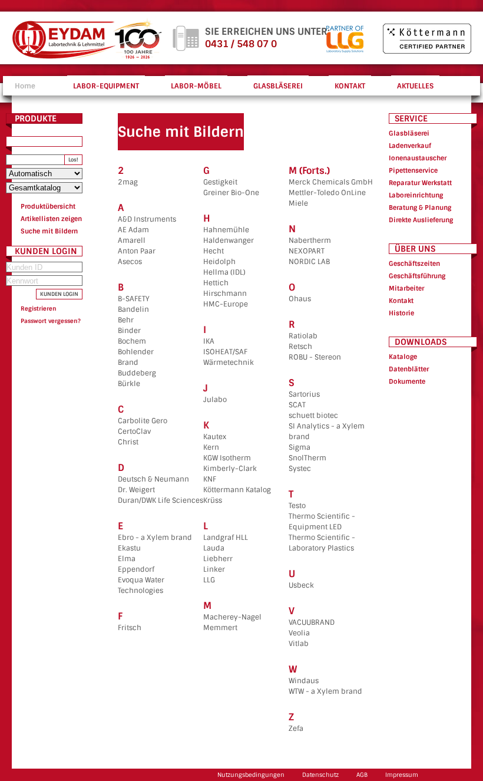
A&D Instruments (147, 219)
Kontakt (401, 300)
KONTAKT (350, 86)
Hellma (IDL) (224, 272)
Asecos (130, 261)
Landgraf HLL (225, 537)
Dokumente (407, 381)
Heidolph (219, 261)
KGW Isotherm (227, 458)
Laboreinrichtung (416, 195)
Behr (126, 320)
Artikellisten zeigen (51, 219)
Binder (129, 330)
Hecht (213, 251)
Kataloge (403, 356)
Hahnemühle (226, 230)
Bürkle (129, 383)
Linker (214, 569)
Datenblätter (409, 369)
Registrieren (39, 308)
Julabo (215, 399)
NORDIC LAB (309, 261)
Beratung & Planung (420, 207)
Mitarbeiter (406, 288)
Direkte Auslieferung (421, 220)
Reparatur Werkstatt (420, 183)
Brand (128, 362)
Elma (126, 558)
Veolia (299, 633)
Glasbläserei (409, 133)
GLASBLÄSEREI (278, 86)
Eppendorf (136, 569)
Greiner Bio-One (231, 192)
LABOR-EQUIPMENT (106, 86)
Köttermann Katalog (237, 490)
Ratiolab (303, 336)
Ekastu (129, 548)
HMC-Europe (225, 304)
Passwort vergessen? (51, 321)
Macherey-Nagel (232, 617)
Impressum (401, 775)
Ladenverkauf (410, 145)
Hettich (216, 283)
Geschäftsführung (417, 276)
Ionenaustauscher (417, 158)
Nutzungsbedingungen (250, 775)
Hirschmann (225, 293)
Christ (128, 442)
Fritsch (129, 627)
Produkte (36, 118)
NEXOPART (307, 251)
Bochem (132, 341)
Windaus (304, 681)
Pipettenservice (413, 170)
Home (25, 86)
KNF (209, 479)
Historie (401, 313)
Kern (211, 447)
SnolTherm (307, 458)
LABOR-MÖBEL (196, 86)
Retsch (300, 346)
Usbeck (301, 585)
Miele (298, 203)
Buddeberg (137, 373)
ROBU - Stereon (315, 357)
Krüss (212, 500)
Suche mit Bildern (49, 231)
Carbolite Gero (142, 421)
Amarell (131, 240)
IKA (208, 341)
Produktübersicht (48, 206)
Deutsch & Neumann (153, 479)
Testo (297, 505)
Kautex (214, 436)
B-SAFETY (134, 299)
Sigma (299, 447)
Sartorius (304, 394)
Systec (300, 468)
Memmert (220, 627)
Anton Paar (137, 251)
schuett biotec (313, 415)
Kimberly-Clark (230, 468)
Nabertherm (310, 240)
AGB (362, 775)
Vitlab (299, 643)
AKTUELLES (415, 86)
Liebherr (218, 558)
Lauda (213, 548)
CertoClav (134, 431)
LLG (209, 580)
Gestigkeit (220, 182)
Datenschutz (320, 775)
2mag (128, 182)
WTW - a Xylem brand (325, 691)
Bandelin (133, 309)
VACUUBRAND (312, 622)
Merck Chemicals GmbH (331, 182)
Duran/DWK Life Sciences (160, 500)
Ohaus (300, 299)
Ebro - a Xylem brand (155, 537)
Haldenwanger (228, 240)
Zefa (296, 728)
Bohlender (136, 352)
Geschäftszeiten (414, 263)
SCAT (297, 405)
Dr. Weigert (136, 490)
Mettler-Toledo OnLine (327, 192)
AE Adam (133, 230)
